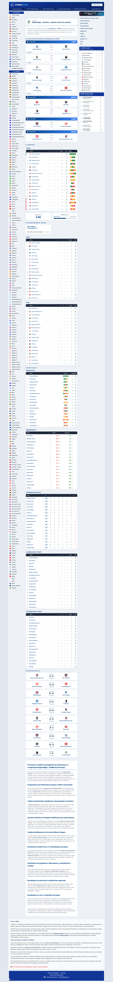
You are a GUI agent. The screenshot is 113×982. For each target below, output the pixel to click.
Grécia (13, 320)
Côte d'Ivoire (15, 229)
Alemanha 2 (14, 80)
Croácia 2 (14, 234)
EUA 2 (13, 285)
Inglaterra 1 (14, 350)
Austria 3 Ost (15, 146)
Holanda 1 (14, 327)
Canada (13, 192)
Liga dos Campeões (16, 59)
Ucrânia (13, 562)
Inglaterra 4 (14, 357)
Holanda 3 (14, 332)
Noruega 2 (14, 462)
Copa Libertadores (16, 218)
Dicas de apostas (16, 9)
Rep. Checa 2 (15, 501)
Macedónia (14, 436)
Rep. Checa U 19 (15, 511)
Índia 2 (13, 346)
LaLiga (13, 17)
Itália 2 (13, 394)
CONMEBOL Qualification (17, 68)
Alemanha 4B (15, 85)
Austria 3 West (15, 148)
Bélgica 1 (14, 160)
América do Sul (15, 99)
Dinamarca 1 (14, 236)
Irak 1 (13, 371)
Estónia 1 (14, 278)
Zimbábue (14, 588)
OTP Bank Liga (15, 47)
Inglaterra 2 (14, 353)
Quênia (13, 494)
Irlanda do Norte (15, 381)
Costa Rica (14, 227)
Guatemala (14, 325)
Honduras (14, 334)
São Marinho (15, 525)
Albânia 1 (14, 76)
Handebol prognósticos (80, 9)
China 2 (13, 208)
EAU (13, 243)
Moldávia (14, 453)
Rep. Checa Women (16, 513)
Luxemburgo (15, 434)
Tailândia (14, 550)
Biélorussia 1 (15, 166)
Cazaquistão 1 (15, 197)
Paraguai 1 (14, 476)
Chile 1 (13, 201)
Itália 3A (13, 397)
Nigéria (13, 457)
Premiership (14, 40)
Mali (13, 441)
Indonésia (14, 348)
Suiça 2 (13, 548)
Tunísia (13, 555)
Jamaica (13, 404)
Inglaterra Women (16, 369)
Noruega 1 (14, 460)
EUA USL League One (17, 287)
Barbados (14, 157)
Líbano (13, 420)
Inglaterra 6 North (16, 362)
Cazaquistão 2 (15, 199)
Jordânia (14, 408)
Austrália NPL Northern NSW (18, 122)
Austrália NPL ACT (16, 120)
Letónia (13, 415)
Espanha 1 (14, 271)
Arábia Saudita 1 (15, 104)
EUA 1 (13, 283)
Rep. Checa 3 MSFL (16, 508)
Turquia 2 (14, 560)
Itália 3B (13, 399)
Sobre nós (62, 973)
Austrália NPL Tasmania (17, 132)
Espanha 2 (14, 273)
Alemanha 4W (15, 94)
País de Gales (15, 474)
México (13, 450)
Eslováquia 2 (15, 267)
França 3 (14, 311)
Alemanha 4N (15, 87)
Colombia (14, 213)
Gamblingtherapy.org (63, 977)
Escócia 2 (14, 257)
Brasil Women (15, 185)
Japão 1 (13, 406)
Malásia (13, 439)
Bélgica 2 (14, 162)
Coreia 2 (14, 225)
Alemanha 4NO (15, 90)
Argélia (13, 106)
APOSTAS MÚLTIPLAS (85, 20)
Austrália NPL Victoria (17, 134)
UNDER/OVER (83, 31)
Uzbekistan (14, 571)
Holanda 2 (14, 329)
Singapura (14, 532)
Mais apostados (84, 26)
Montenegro (15, 455)
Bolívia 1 (13, 169)
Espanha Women (15, 276)
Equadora (14, 250)
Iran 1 (13, 374)
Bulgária (14, 187)
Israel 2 (13, 390)
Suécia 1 (14, 534)
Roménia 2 (14, 518)
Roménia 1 (14, 515)
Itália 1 (13, 392)
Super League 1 (15, 56)
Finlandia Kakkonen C (17, 304)
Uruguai (13, 567)
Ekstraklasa (14, 36)
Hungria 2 (14, 339)
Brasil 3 (13, 180)
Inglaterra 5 (14, 360)
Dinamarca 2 (14, 239)
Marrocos (14, 446)
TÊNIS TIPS (82, 36)
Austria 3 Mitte (15, 143)
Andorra (14, 101)
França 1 (14, 306)
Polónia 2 (14, 488)
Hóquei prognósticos (48, 9)
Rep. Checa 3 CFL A (16, 504)
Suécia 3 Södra (15, 541)
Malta (13, 443)
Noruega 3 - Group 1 (16, 464)
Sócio (81, 41)
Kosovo (13, 411)
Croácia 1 (14, 232)
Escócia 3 (14, 260)
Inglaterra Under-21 (16, 367)
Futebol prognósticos (33, 9)
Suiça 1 (13, 546)
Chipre (13, 211)
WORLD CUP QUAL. (16, 585)
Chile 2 (13, 204)
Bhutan (13, 164)
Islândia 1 (14, 383)
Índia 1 (13, 343)
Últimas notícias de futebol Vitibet (89, 18)
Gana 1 (13, 315)
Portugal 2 (14, 492)
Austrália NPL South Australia (18, 129)
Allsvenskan (14, 52)
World (13, 578)
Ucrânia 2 (14, 564)
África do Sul (15, 73)
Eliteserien (14, 54)
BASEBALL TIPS (83, 38)
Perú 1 (13, 481)
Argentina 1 (14, 108)
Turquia (13, 557)
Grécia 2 (14, 322)
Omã (13, 471)
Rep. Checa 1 (15, 499)
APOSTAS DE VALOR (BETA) (86, 28)
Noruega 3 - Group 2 (16, 467)
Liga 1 (13, 43)
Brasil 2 (13, 178)
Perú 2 (13, 483)
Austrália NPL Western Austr (18, 136)
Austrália (14, 118)
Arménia (14, 115)
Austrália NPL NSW (16, 125)
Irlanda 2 (14, 378)
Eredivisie (14, 26)
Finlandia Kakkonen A (17, 299)
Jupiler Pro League (16, 33)
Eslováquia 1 (14, 264)
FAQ (81, 44)
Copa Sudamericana (16, 220)
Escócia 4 (14, 262)
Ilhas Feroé (14, 341)
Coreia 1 (14, 222)
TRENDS (82, 33)
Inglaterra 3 (14, 355)
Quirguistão (14, 497)
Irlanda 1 (14, 376)
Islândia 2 (14, 385)
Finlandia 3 (14, 297)
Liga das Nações (15, 66)
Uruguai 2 (14, 569)
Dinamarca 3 (14, 241)
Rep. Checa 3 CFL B (16, 506)
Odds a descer (84, 23)
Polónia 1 (14, 485)
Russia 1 (13, 520)
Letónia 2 (14, 418)
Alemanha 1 (14, 78)
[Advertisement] (51, 14)
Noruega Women (15, 469)
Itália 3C (13, 401)
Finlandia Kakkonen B (16, 301)
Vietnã (13, 576)
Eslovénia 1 (14, 269)
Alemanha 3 (14, 83)
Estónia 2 (14, 280)
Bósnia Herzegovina (16, 171)
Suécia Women (15, 543)
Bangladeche (15, 155)
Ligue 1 (13, 24)
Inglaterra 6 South (16, 364)
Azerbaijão (14, 150)
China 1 (13, 206)
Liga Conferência (16, 63)
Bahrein (13, 153)
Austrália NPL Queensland (18, 127)
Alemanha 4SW (15, 92)
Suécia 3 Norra (15, 539)
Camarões (14, 190)
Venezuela (14, 574)
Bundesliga (14, 19)
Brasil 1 (13, 176)
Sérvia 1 (13, 527)
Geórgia (13, 318)
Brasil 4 (13, 183)
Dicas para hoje (96, 9)
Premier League (15, 15)
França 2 (14, 308)
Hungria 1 (14, 336)
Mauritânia (14, 448)
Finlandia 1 (14, 292)
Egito (13, 246)
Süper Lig (14, 31)
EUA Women (14, 290)
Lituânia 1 (14, 432)
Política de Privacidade (53, 973)
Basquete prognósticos (64, 9)
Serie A (13, 22)
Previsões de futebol (59, 933)
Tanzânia (14, 553)
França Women (15, 313)
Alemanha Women (16, 97)
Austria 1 (14, 139)
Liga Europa (14, 61)
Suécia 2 (14, 536)
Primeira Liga (15, 29)
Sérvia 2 (14, 529)
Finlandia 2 (14, 294)
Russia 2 (14, 522)
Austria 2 (14, 141)
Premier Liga (15, 50)
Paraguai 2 (14, 478)
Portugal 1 (14, 490)
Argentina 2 (14, 111)
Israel (13, 387)
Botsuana (14, 173)
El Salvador (14, 248)
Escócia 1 (14, 255)
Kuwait (13, 413)
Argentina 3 (14, 113)
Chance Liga (14, 38)
